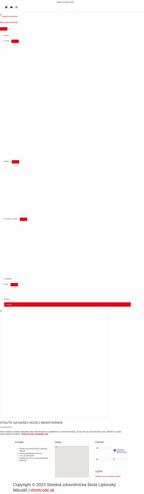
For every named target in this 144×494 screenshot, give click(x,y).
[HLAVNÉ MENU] (3, 29)
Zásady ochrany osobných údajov (107, 476)
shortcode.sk (42, 490)
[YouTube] (11, 8)
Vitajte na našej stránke (65, 2)
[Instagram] (16, 8)
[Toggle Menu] (15, 41)
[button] (67, 304)
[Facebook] (6, 8)
